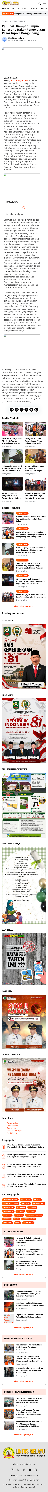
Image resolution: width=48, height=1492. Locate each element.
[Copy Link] (12, 410)
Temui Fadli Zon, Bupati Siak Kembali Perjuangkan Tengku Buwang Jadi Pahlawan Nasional (35, 468)
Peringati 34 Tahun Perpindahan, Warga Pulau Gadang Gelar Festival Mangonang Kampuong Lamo (33, 441)
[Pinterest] (31, 410)
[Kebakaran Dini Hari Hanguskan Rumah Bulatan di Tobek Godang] (9, 1307)
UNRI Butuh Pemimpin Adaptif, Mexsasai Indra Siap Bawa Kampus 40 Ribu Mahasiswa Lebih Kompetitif (29, 1400)
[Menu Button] (44, 3)
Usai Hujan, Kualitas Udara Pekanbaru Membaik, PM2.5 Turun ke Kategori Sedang (25, 1146)
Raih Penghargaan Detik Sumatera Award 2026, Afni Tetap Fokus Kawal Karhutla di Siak (12, 468)
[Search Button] (39, 3)
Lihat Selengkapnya (22, 606)
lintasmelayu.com (19, 80)
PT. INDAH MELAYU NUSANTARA (22, 1484)
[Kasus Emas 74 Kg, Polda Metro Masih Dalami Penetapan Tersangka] (9, 1348)
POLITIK (34, 8)
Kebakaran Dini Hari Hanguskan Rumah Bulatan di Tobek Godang (30, 1304)
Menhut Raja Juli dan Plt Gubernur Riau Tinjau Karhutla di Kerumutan (35, 495)
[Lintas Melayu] (24, 1453)
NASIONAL (22, 8)
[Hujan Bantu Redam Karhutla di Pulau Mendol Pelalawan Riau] (9, 1318)
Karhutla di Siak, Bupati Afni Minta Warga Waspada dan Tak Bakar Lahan (12, 441)
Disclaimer (34, 1480)
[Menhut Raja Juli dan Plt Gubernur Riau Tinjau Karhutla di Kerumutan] (35, 484)
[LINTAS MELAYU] (10, 3)
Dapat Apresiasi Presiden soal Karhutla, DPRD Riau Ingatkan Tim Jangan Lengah (26, 1156)
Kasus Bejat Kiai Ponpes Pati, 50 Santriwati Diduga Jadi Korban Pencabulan (29, 1370)
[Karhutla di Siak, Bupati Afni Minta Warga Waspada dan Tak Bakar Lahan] (12, 429)
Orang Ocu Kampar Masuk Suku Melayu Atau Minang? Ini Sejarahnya (26, 1185)
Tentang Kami (16, 1475)
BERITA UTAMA (8, 8)
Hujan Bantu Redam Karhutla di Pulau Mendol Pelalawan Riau (29, 1316)
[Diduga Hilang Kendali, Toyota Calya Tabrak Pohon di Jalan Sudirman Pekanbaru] (9, 1295)
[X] (22, 410)
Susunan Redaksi (31, 1475)
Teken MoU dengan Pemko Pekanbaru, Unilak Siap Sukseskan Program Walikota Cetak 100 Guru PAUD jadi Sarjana (28, 1412)
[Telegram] (26, 410)
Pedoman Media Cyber (18, 1480)
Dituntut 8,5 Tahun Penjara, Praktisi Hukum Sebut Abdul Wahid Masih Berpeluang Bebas (29, 1358)
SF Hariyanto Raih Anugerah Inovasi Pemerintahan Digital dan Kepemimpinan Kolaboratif (11, 495)
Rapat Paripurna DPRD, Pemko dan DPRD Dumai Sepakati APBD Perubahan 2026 (24, 1165)
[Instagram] (12, 1469)
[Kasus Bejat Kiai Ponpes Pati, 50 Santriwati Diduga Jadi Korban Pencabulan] (9, 1372)
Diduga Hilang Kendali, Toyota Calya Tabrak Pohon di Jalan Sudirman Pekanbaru (28, 1293)
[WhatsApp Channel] (35, 1469)
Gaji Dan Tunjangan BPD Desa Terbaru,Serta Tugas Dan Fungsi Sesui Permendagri (25, 1175)
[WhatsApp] (36, 410)
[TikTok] (24, 1469)
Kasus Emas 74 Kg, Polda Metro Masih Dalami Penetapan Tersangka (29, 1347)
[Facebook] (17, 410)
